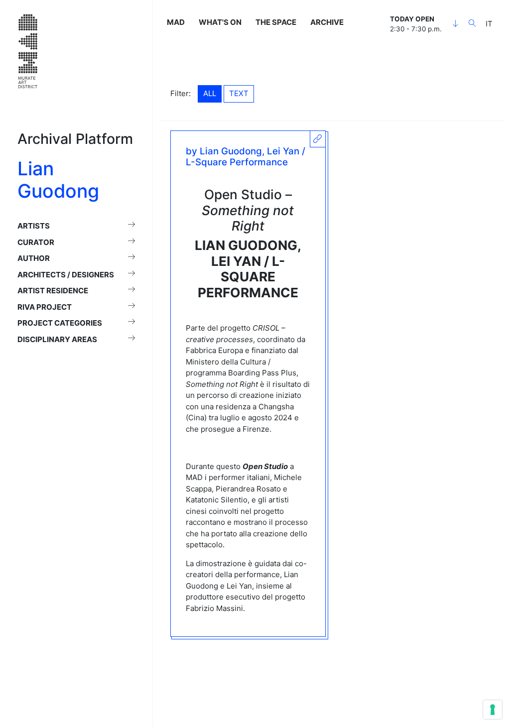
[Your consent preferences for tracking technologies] (492, 709)
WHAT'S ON (220, 22)
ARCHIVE (327, 22)
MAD (176, 22)
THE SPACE (275, 22)
